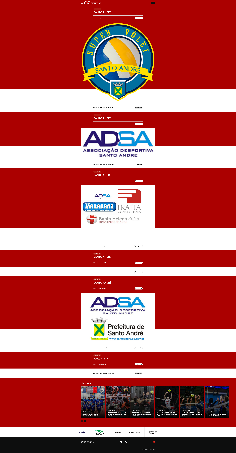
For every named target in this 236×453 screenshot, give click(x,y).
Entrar (153, 2)
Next (85, 421)
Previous (82, 421)
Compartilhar (139, 18)
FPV (93, 2)
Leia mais (93, 402)
